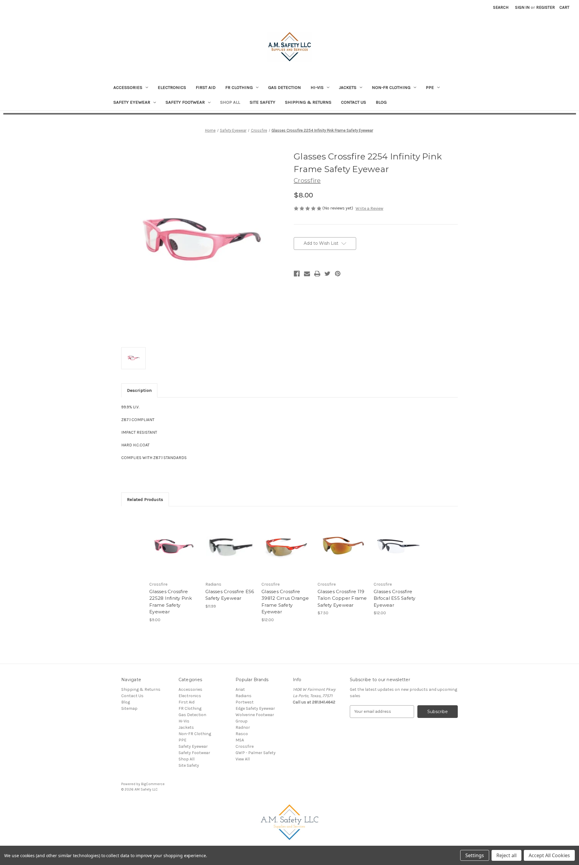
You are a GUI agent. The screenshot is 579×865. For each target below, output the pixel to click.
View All (243, 759)
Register (545, 7)
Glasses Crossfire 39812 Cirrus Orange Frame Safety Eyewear (285, 602)
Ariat (240, 689)
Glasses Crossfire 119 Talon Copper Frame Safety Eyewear (342, 598)
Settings (474, 855)
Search (500, 7)
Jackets (347, 87)
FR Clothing (239, 87)
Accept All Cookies (549, 855)
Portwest (245, 702)
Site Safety (262, 102)
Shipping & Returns (308, 102)
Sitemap (129, 708)
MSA (240, 740)
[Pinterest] (338, 273)
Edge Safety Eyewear (255, 708)
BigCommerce (153, 784)
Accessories (127, 87)
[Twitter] (327, 273)
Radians (244, 695)
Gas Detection (284, 87)
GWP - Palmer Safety (256, 752)
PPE (430, 87)
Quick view (174, 545)
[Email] (307, 273)
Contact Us (353, 102)
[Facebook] (297, 273)
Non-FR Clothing (391, 87)
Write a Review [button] (369, 208)
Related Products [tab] (145, 499)
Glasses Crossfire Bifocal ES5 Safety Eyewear (395, 598)
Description (139, 390)
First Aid (206, 87)
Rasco (242, 733)
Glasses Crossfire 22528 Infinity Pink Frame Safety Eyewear (170, 602)
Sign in (522, 7)
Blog (381, 102)
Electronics (172, 87)
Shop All (230, 102)
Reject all (506, 855)
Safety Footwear (185, 102)
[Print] (317, 273)
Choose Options (230, 550)
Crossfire (245, 746)
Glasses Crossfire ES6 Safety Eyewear (229, 595)
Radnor (243, 727)
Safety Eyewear (131, 102)
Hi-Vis (317, 87)
